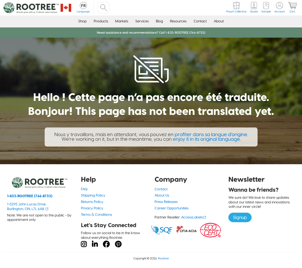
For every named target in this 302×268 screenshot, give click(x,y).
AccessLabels (192, 217)
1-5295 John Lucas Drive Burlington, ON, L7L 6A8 (26, 206)
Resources (178, 21)
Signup (240, 217)
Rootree (163, 258)
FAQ (84, 189)
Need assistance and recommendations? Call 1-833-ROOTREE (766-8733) (151, 32)
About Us (162, 195)
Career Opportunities (172, 208)
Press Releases (166, 202)
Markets (121, 21)
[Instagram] (83, 244)
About (219, 21)
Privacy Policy (92, 208)
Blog (159, 21)
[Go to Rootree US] (66, 7)
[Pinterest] (118, 244)
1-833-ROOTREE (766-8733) (29, 196)
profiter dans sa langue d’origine (211, 134)
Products (101, 21)
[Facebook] (106, 244)
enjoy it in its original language (206, 139)
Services (142, 21)
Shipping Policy (93, 195)
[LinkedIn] (94, 244)
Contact (200, 21)
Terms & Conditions (96, 214)
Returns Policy (92, 202)
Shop (82, 21)
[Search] (103, 8)
